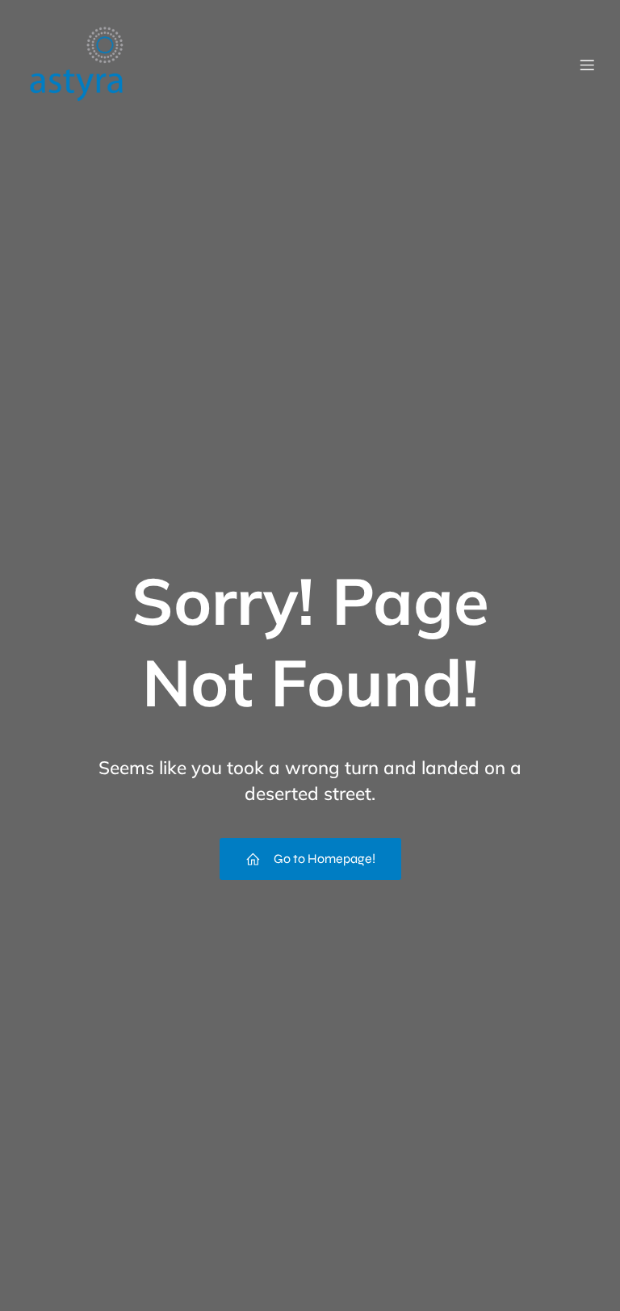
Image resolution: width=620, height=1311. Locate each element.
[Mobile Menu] (587, 64)
